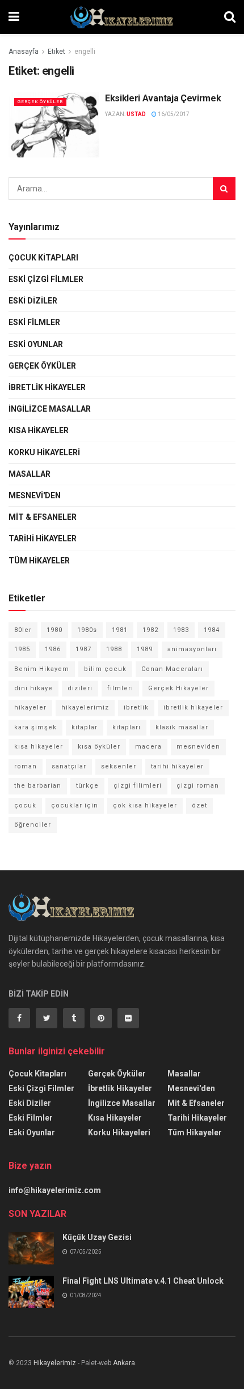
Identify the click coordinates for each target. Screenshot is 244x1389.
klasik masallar (181, 727)
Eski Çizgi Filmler (46, 279)
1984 (212, 630)
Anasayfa (24, 51)
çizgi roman (197, 785)
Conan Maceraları (172, 669)
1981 (120, 630)
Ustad (136, 114)
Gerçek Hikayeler (178, 688)
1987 (83, 649)
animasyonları (192, 649)
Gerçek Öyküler (40, 101)
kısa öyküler (99, 746)
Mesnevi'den (35, 495)
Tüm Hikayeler (39, 560)
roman (25, 766)
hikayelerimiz (85, 707)
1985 (22, 649)
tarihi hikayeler (177, 766)
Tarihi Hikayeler (43, 538)
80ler (23, 630)
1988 (114, 649)
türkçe (87, 785)
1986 (53, 649)
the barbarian (37, 785)
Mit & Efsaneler (43, 517)
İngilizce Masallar (50, 408)
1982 (150, 630)
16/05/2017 (173, 114)
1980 (54, 630)
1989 (145, 649)
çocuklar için (74, 805)
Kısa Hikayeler (39, 430)
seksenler (118, 766)
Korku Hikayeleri (44, 452)
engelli (84, 51)
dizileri (80, 688)
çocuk (25, 805)
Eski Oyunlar (36, 344)
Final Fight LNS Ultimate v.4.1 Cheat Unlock (143, 1280)
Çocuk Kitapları (43, 257)
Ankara (124, 1363)
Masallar (30, 473)
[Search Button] (224, 188)
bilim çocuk (105, 669)
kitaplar (84, 727)
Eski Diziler (33, 300)
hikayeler (30, 707)
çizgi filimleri (137, 785)
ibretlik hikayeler (193, 707)
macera (148, 746)
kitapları (126, 727)
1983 (181, 630)
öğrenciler (32, 824)
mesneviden (198, 746)
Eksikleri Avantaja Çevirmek (163, 98)
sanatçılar (69, 766)
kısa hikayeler (38, 746)
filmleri (120, 688)
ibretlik (136, 707)
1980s (87, 630)
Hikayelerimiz (54, 1363)
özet (199, 805)
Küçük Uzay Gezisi (97, 1237)
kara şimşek (35, 727)
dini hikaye (33, 688)
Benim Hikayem (41, 669)
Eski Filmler (34, 322)
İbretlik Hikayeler (47, 387)
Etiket (56, 51)
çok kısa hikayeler (145, 805)
